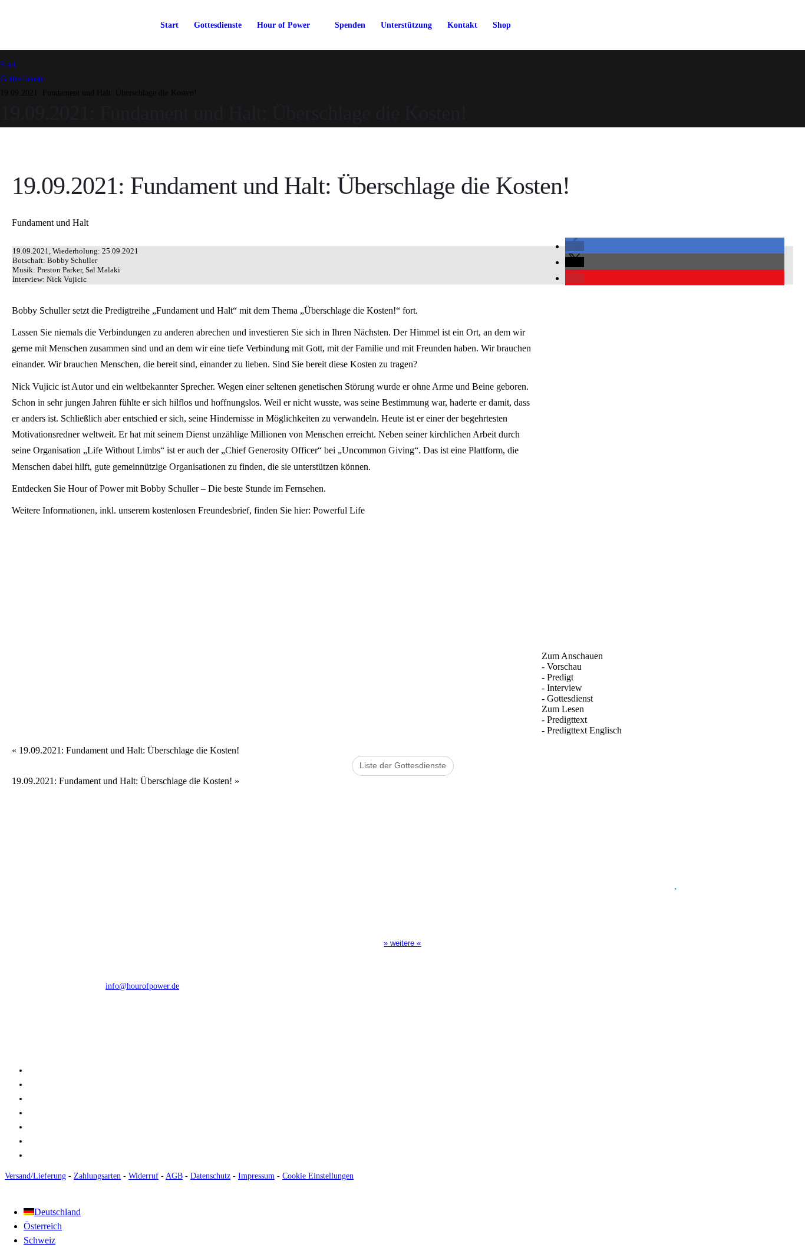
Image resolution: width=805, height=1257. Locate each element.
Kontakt (462, 25)
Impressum (256, 1175)
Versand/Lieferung (35, 1175)
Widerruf (143, 1175)
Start (169, 25)
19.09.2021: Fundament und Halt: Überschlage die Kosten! (125, 750)
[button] (574, 246)
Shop (502, 25)
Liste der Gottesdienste (402, 765)
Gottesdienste (218, 25)
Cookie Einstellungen (318, 1175)
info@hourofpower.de (142, 986)
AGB (174, 1175)
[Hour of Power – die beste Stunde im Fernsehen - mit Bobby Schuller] (65, 25)
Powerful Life (339, 510)
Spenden (350, 25)
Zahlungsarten (97, 1175)
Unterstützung (406, 25)
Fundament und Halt (50, 223)
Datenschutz (210, 1175)
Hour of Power (283, 25)
